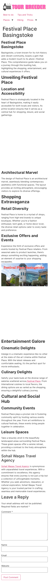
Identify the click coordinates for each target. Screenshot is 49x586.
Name (4, 545)
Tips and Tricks (25, 14)
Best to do (8, 14)
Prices (30, 20)
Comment (7, 512)
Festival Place (33, 381)
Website (5, 566)
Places (6, 20)
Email (4, 555)
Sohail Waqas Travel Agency (15, 466)
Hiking (20, 20)
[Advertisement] (24, 143)
